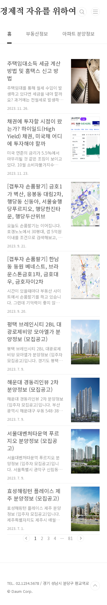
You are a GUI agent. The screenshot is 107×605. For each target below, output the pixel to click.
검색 (82, 11)
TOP (95, 585)
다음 (80, 538)
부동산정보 (37, 33)
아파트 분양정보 (78, 33)
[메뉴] (95, 11)
